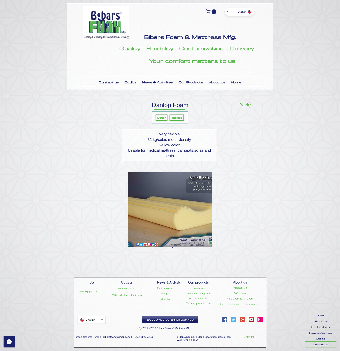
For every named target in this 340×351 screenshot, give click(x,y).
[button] (211, 11)
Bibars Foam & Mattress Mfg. (190, 37)
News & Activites (320, 333)
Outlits (320, 338)
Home (320, 315)
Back (244, 104)
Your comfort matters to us (192, 60)
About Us (320, 321)
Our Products (320, 327)
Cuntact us (320, 344)
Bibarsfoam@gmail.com (116, 336)
